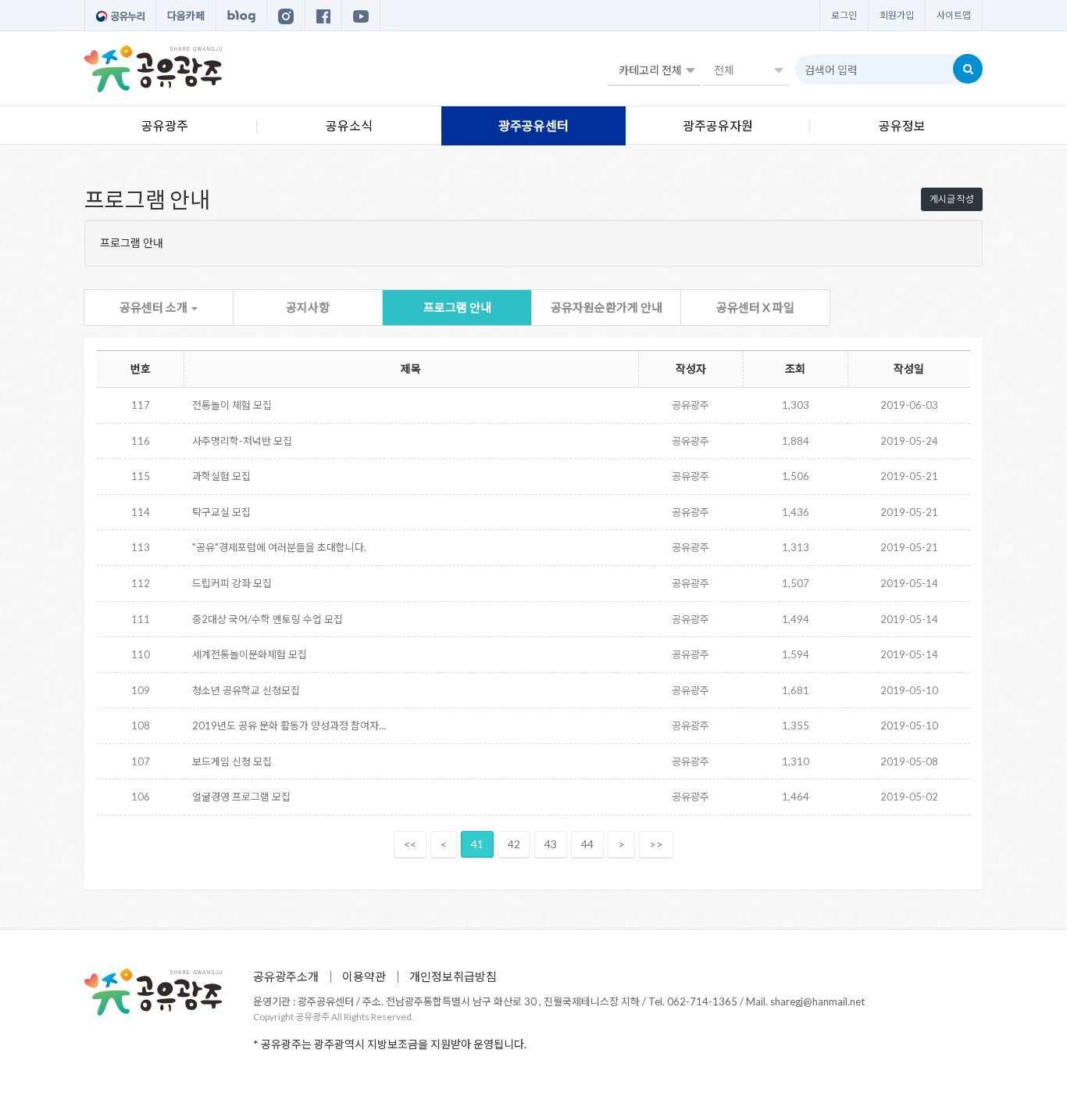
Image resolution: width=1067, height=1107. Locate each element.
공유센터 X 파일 (755, 307)
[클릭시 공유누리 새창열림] (120, 15)
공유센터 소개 (155, 307)
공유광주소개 (286, 976)
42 (514, 844)
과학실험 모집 (221, 476)
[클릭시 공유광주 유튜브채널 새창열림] (361, 15)
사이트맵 (954, 15)
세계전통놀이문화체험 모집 (249, 654)
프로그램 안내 (457, 307)
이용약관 (364, 976)
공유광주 (164, 125)
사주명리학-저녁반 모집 (242, 441)
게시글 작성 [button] (952, 199)
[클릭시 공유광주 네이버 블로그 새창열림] (241, 15)
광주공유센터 (533, 125)
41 (477, 844)
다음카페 (186, 15)
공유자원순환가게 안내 (606, 307)
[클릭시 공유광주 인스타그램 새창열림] (286, 15)
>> (656, 844)
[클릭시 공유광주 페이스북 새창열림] (323, 15)
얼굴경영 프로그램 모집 (241, 796)
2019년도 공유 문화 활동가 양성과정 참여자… (289, 725)
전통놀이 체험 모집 (232, 405)
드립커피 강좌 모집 (232, 583)
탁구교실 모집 (221, 512)
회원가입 (897, 15)
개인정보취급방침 (453, 976)
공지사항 (308, 307)
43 (550, 844)
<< (410, 844)
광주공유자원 (718, 125)
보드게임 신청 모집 (232, 761)
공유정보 (902, 125)
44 (587, 844)
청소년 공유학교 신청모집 (246, 690)
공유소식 (349, 125)
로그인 (844, 15)
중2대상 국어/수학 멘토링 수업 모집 (267, 619)
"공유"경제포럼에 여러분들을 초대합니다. (279, 547)
